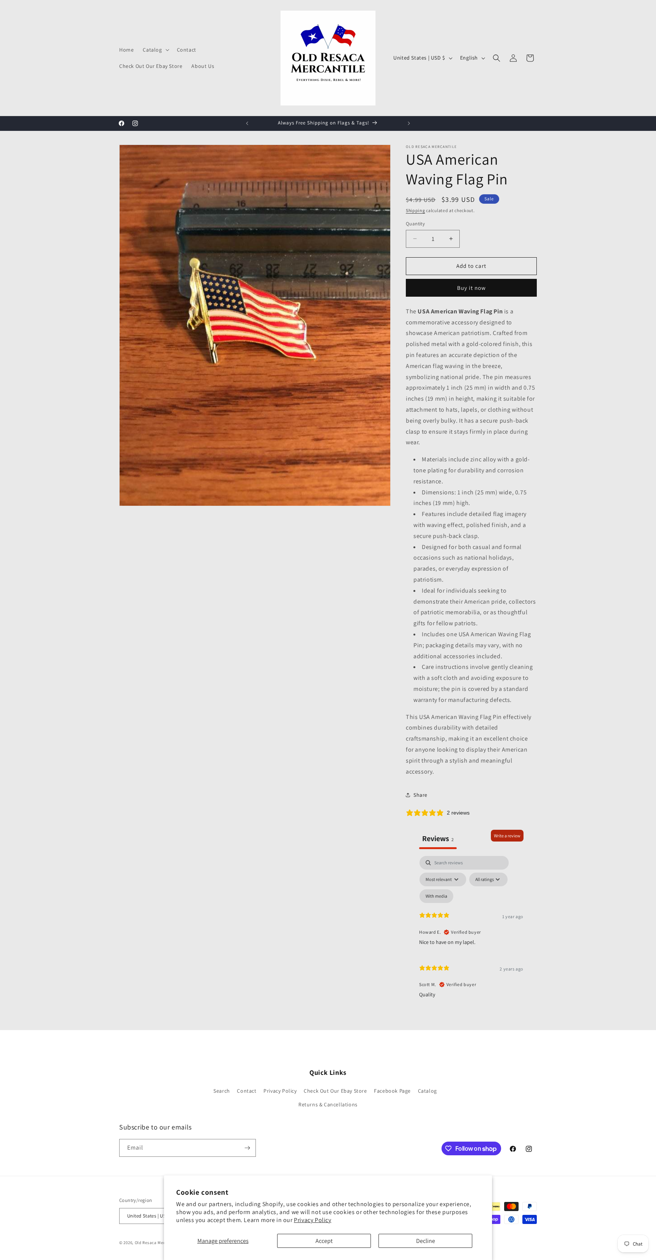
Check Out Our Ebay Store (335, 1090)
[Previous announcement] (247, 123)
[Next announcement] (409, 123)
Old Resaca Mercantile (157, 1242)
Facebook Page (392, 1090)
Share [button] (420, 794)
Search (221, 1090)
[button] (155, 50)
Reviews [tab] (438, 838)
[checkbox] (436, 896)
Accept (324, 1241)
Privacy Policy (312, 1220)
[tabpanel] (471, 930)
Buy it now (471, 287)
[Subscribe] (247, 1148)
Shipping (415, 210)
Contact (246, 1090)
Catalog (427, 1090)
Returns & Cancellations (328, 1104)
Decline (425, 1241)
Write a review (507, 835)
